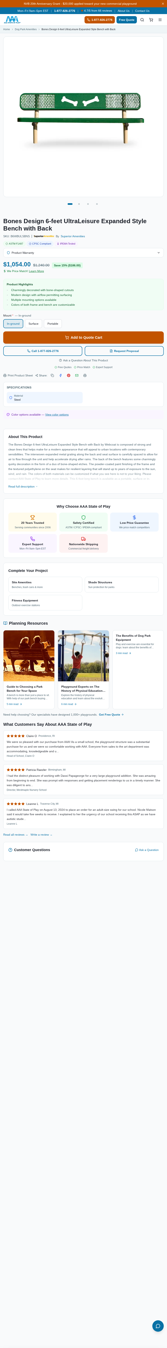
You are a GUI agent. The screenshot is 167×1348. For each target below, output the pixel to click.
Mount (17, 315)
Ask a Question (149, 850)
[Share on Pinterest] (68, 375)
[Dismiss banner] (163, 3)
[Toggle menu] (160, 19)
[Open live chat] (158, 1326)
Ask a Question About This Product (85, 360)
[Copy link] (52, 375)
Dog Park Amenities (26, 29)
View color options (57, 414)
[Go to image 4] (96, 204)
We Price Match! (25, 271)
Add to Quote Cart (86, 337)
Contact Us (142, 10)
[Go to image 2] (79, 204)
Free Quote (126, 19)
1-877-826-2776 (64, 10)
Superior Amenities (73, 236)
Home (6, 29)
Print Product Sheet (20, 375)
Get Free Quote (109, 714)
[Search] (142, 19)
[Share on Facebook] (60, 375)
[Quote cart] (151, 19)
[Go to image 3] (88, 204)
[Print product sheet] (85, 375)
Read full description (21, 486)
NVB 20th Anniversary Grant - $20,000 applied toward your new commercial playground (80, 3)
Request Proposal (126, 351)
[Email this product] (77, 375)
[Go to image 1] (70, 204)
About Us (124, 10)
